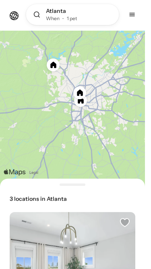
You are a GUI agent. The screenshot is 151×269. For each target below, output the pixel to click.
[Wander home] (14, 15)
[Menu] (132, 14)
